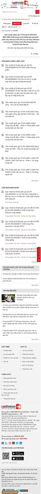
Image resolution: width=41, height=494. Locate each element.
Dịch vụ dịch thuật (28, 361)
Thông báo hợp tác (9, 398)
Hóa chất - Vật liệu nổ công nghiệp (25, 216)
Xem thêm (35, 180)
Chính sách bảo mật (9, 389)
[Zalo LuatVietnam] (6, 443)
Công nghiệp (9, 216)
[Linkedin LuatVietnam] (21, 443)
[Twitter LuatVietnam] (17, 443)
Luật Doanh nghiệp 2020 (23, 484)
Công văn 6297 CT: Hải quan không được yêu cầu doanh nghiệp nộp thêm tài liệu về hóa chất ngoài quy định (20, 324)
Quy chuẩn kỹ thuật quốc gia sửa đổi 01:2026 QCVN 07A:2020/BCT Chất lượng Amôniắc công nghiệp (22, 237)
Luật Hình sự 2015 (14, 486)
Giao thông (8, 202)
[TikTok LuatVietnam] (13, 443)
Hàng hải (16, 202)
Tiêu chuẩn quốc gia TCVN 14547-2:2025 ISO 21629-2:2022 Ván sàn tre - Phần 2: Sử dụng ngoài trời (22, 172)
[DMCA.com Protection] (22, 491)
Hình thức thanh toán (10, 382)
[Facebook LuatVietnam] (3, 443)
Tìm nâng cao (34, 16)
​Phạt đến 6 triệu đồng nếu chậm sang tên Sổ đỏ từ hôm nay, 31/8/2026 (27, 297)
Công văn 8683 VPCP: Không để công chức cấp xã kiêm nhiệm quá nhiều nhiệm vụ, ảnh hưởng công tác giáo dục (20, 333)
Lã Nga (35, 54)
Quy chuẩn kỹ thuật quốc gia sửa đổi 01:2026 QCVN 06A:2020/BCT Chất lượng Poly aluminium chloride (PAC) (22, 224)
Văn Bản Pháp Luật (8, 484)
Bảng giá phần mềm (9, 378)
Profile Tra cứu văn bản (10, 358)
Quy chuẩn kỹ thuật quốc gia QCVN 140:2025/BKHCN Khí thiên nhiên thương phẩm (20, 67)
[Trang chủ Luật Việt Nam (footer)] (20, 406)
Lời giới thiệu (7, 350)
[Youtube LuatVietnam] (10, 443)
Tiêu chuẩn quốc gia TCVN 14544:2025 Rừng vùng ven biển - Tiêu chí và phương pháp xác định (22, 149)
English (31, 5)
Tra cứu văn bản (27, 350)
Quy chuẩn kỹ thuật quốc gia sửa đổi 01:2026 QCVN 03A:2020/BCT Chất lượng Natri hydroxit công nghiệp (22, 210)
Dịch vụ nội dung (27, 365)
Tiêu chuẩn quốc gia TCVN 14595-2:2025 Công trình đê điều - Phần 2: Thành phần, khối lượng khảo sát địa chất (22, 125)
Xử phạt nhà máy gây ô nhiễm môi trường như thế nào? (21, 274)
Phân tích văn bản (28, 354)
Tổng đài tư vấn (27, 369)
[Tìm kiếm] (37, 12)
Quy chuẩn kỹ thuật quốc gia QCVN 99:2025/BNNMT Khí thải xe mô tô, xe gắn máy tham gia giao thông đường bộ (21, 79)
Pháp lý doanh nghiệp (29, 358)
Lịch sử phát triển (8, 354)
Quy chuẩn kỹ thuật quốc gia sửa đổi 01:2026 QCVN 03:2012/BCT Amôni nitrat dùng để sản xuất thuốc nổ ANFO (22, 251)
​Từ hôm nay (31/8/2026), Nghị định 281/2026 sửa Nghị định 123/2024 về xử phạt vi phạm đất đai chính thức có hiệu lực (21, 307)
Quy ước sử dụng (9, 385)
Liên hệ (5, 361)
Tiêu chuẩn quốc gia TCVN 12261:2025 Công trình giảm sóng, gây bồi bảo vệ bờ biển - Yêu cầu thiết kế (22, 114)
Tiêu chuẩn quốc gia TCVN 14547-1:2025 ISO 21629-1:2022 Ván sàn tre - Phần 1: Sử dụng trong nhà (22, 160)
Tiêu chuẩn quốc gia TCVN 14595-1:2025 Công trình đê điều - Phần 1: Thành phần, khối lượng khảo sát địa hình (22, 137)
